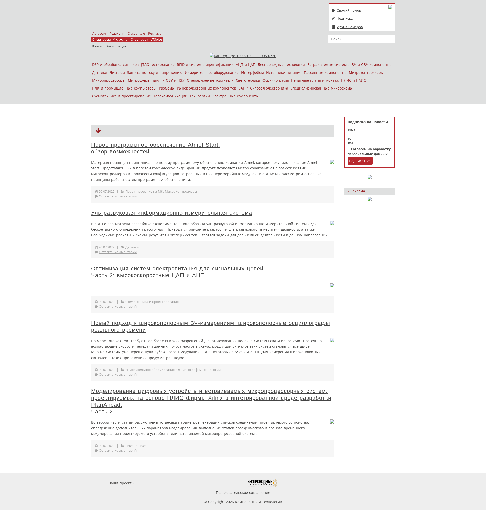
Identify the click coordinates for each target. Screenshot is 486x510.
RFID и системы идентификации (205, 64)
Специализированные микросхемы (321, 88)
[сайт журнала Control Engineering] (296, 483)
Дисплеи (117, 72)
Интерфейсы (252, 72)
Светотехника (248, 80)
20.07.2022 (107, 191)
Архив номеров (350, 27)
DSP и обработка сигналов (115, 64)
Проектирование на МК (144, 191)
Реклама (154, 33)
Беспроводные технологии (281, 64)
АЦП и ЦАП (245, 64)
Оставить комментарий (118, 196)
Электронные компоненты (235, 96)
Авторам (99, 33)
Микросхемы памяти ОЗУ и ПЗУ (156, 80)
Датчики (99, 72)
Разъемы (167, 88)
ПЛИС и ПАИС (353, 80)
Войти (97, 46)
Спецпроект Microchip (109, 39)
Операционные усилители (210, 80)
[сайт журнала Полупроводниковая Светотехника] (222, 483)
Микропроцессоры (108, 80)
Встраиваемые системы (328, 64)
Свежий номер (349, 10)
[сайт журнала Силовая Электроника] (153, 483)
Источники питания (283, 72)
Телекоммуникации (170, 96)
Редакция (116, 33)
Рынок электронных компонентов (206, 88)
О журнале (136, 33)
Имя (352, 130)
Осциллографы (275, 80)
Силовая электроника (269, 88)
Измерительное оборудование (212, 72)
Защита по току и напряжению (155, 72)
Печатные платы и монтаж (315, 80)
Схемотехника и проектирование (121, 96)
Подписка (345, 18)
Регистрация (116, 46)
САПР (243, 88)
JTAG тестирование (158, 64)
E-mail (351, 141)
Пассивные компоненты (325, 72)
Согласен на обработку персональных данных (369, 151)
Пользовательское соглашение (243, 492)
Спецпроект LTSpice (146, 39)
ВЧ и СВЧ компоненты (371, 64)
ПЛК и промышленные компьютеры (124, 88)
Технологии (200, 96)
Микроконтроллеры (366, 72)
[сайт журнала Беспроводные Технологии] (262, 483)
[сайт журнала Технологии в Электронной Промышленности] (185, 483)
